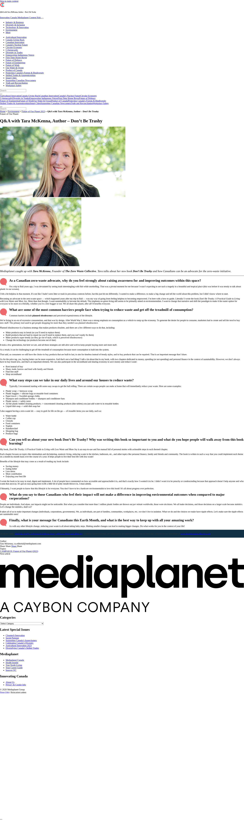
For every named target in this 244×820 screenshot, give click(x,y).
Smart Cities (11, 78)
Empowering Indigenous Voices (20, 55)
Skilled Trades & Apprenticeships (20, 75)
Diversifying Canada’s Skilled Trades (22, 648)
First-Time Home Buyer (16, 57)
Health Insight (12, 662)
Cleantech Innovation (15, 635)
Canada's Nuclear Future (17, 45)
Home (3, 111)
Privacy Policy (5, 692)
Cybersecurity (12, 50)
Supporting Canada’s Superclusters (21, 640)
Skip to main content (9, 1)
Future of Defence (14, 60)
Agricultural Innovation (16, 37)
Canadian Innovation (15, 42)
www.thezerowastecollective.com (195, 533)
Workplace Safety (13, 85)
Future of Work (12, 65)
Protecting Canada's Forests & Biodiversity (25, 73)
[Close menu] (1, 106)
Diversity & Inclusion (15, 25)
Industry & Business (15, 22)
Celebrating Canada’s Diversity (19, 643)
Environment (11, 30)
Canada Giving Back (15, 40)
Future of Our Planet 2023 (33, 111)
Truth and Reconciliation (17, 83)
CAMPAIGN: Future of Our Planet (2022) (19, 551)
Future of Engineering (15, 62)
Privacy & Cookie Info (16, 685)
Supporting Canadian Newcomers (21, 80)
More (8, 32)
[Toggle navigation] (42, 18)
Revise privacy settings (18, 692)
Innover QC (11, 670)
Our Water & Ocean (15, 68)
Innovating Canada (20, 17)
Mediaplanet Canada (15, 660)
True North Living (14, 665)
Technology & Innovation (17, 27)
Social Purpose (12, 638)
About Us (10, 682)
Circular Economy (14, 47)
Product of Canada (14, 70)
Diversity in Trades (14, 52)
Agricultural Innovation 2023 (19, 645)
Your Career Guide (14, 667)
